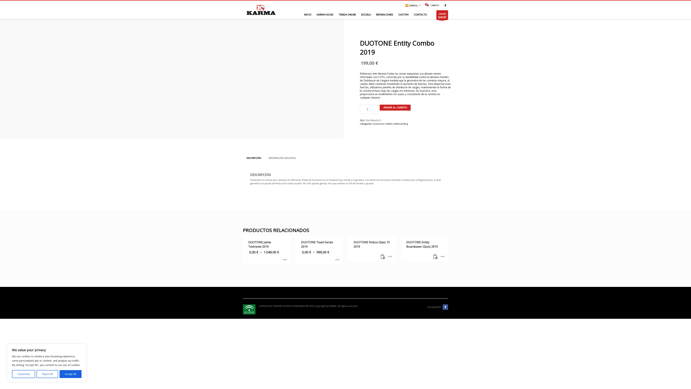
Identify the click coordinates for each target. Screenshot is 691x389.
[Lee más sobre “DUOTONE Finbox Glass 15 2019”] (383, 256)
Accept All (70, 374)
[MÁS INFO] (390, 256)
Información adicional (282, 158)
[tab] (254, 158)
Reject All (47, 374)
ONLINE (442, 15)
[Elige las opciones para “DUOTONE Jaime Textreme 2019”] (284, 260)
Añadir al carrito (395, 107)
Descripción (254, 158)
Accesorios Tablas (383, 123)
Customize (23, 374)
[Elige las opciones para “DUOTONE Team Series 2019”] (337, 260)
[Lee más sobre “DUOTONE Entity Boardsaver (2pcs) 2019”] (435, 256)
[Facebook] (445, 5)
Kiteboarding (401, 123)
